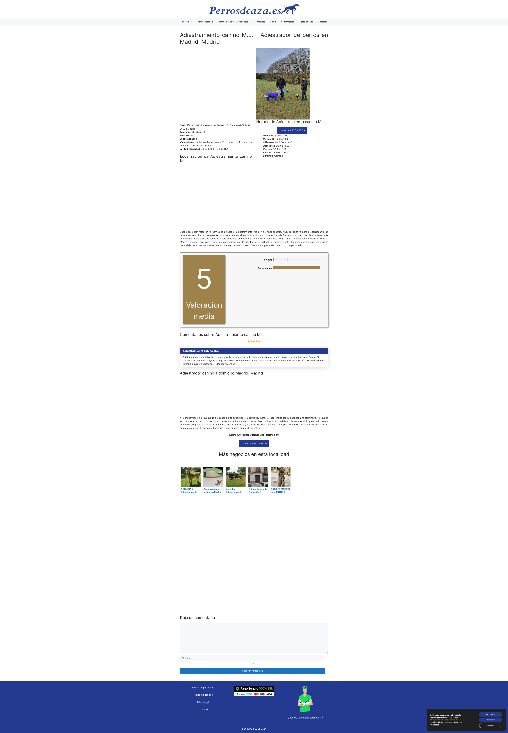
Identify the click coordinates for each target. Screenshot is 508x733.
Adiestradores (287, 21)
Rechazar (491, 720)
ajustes (436, 724)
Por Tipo (185, 21)
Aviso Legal (203, 702)
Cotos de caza (306, 21)
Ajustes (490, 725)
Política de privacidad (202, 687)
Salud (273, 21)
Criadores (322, 21)
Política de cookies (203, 694)
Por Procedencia (205, 21)
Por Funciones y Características (233, 21)
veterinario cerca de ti (309, 717)
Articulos (261, 21)
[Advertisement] (254, 86)
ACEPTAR (490, 714)
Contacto (203, 709)
